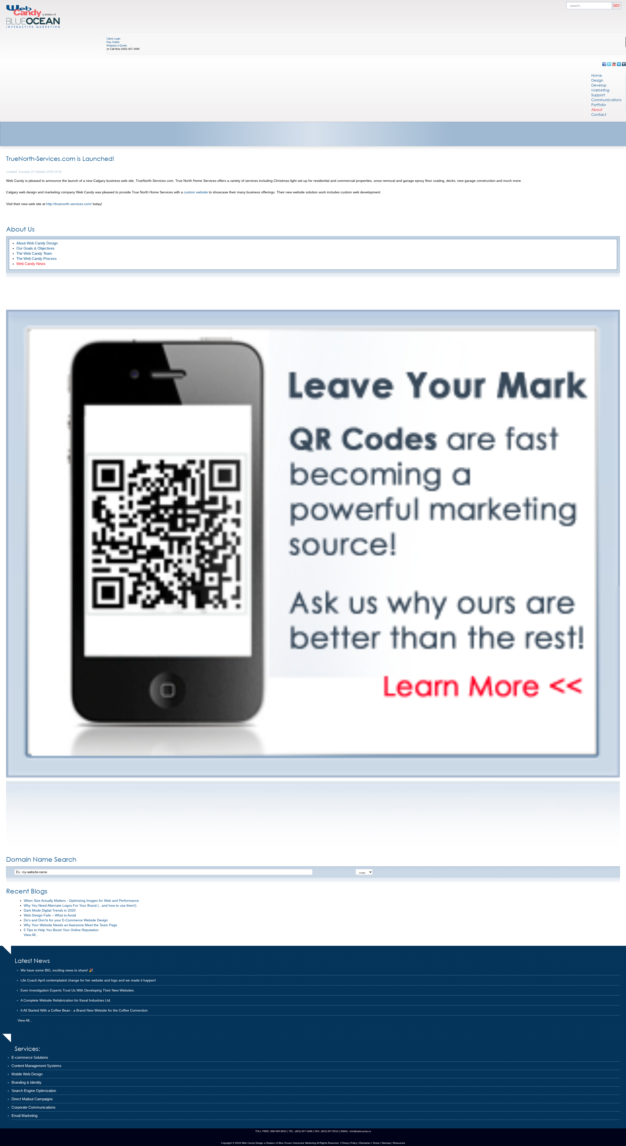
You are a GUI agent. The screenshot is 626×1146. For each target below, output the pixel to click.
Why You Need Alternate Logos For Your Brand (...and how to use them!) (80, 905)
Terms (375, 1143)
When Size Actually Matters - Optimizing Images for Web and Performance (81, 901)
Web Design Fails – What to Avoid (50, 915)
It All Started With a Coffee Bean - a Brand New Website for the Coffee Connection (84, 1010)
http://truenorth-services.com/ (69, 204)
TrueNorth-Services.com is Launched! (60, 158)
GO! (616, 5)
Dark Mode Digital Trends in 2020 (50, 910)
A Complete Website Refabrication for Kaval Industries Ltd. (66, 1000)
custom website (196, 192)
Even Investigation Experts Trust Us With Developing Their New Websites (77, 990)
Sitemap (386, 1143)
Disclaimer (364, 1143)
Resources (399, 1143)
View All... (31, 935)
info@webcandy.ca (360, 1131)
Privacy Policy (349, 1143)
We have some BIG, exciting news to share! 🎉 (57, 970)
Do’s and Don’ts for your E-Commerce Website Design (66, 920)
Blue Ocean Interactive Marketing (297, 1143)
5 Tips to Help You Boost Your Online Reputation (61, 930)
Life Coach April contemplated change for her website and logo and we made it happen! (88, 980)
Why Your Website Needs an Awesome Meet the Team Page (70, 925)
